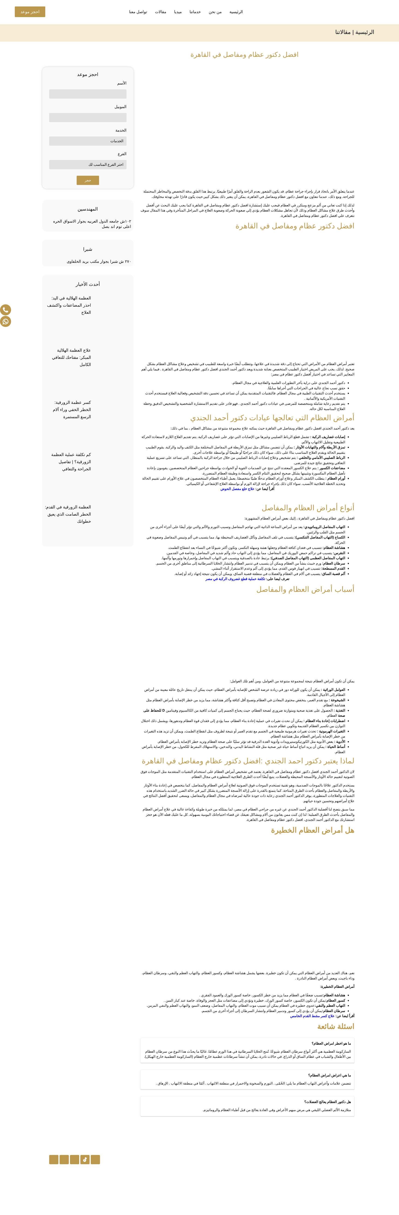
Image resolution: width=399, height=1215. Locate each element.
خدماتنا (195, 12)
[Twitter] (53, 1159)
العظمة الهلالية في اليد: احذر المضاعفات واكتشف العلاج (69, 305)
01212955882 (180, 1197)
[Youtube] (64, 1159)
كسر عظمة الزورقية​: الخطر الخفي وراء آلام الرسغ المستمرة (72, 409)
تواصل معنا (138, 12)
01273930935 (180, 1174)
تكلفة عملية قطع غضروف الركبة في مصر (235, 579)
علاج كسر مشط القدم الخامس (312, 1016)
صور (262, 1185)
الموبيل (121, 107)
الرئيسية (236, 12)
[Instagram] (95, 1159)
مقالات (160, 12)
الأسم (122, 83)
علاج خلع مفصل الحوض (237, 489)
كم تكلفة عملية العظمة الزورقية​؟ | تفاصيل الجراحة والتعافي (71, 461)
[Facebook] (74, 1159)
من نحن (215, 12)
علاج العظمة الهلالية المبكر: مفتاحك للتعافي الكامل (71, 357)
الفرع (122, 154)
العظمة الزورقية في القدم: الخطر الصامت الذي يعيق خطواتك (68, 514)
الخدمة (121, 130)
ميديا (178, 12)
